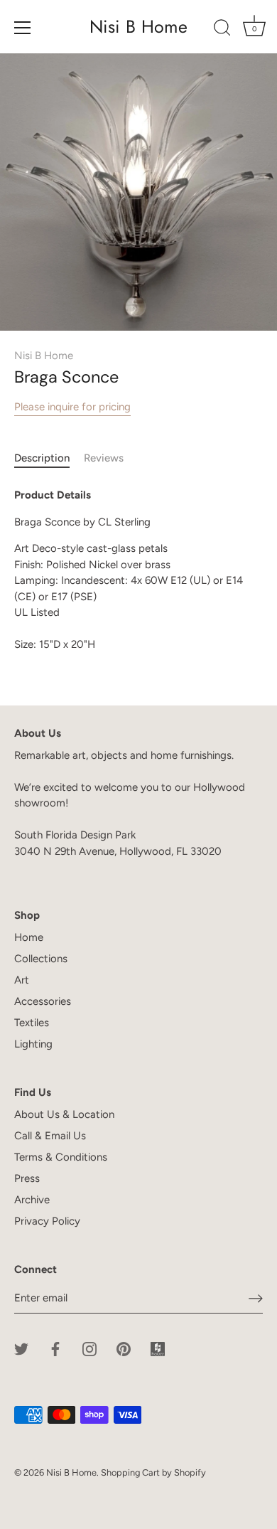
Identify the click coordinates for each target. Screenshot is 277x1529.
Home (28, 937)
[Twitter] (21, 1348)
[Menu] (22, 27)
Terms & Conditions (60, 1157)
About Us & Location (64, 1114)
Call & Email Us (50, 1135)
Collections (40, 958)
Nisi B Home (138, 26)
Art (21, 980)
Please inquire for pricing (72, 406)
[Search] (222, 30)
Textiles (31, 1022)
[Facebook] (55, 1348)
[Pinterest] (123, 1348)
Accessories (42, 1001)
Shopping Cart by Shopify (153, 1472)
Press (27, 1178)
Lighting (33, 1044)
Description (42, 458)
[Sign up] (256, 1298)
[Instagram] (89, 1348)
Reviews (104, 458)
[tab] (49, 458)
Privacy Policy (47, 1221)
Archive (32, 1199)
